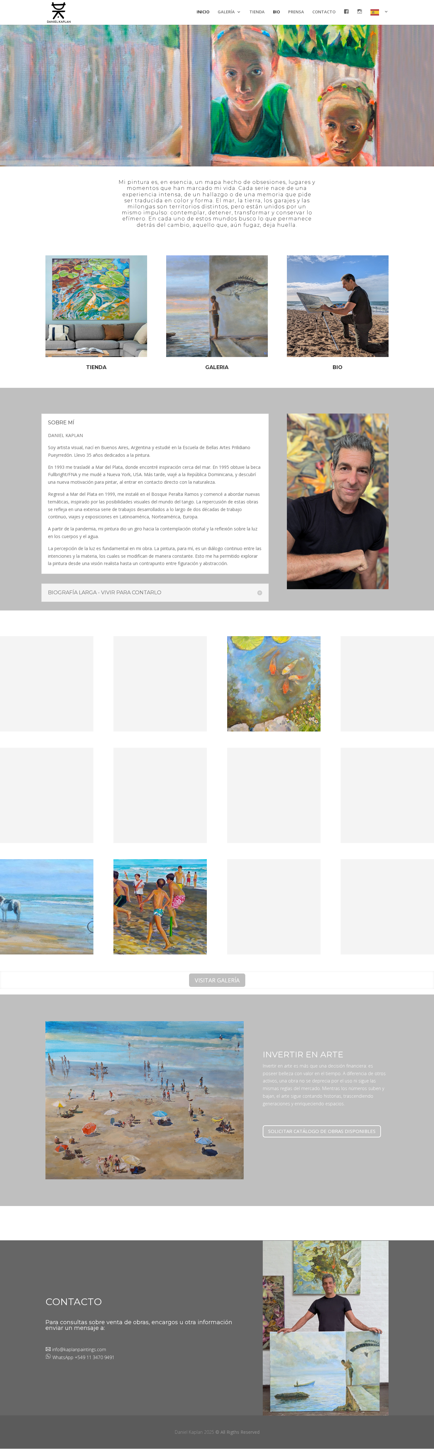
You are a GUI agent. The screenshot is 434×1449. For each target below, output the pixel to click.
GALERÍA (226, 12)
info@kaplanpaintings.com (78, 1349)
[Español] (379, 17)
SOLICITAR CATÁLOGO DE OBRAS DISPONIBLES (322, 1131)
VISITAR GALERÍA (217, 980)
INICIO (203, 12)
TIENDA (257, 12)
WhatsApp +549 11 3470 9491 (83, 1357)
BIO (276, 12)
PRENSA (296, 12)
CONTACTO (324, 12)
